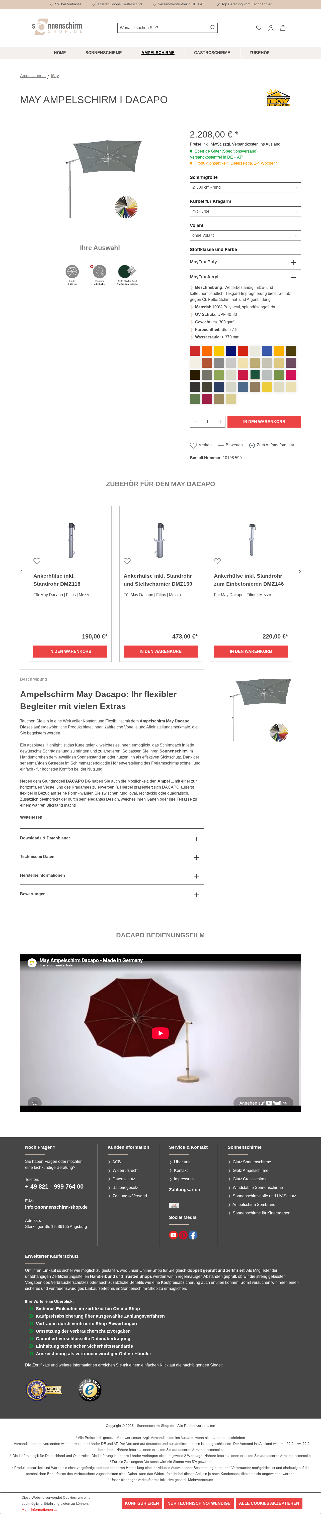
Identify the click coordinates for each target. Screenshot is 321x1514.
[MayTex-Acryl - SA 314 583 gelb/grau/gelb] (291, 387)
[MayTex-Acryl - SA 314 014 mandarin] (279, 351)
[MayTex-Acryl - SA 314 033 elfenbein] (243, 363)
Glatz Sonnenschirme (252, 1162)
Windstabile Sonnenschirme (258, 1187)
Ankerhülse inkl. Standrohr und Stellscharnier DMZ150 (158, 580)
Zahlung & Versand (130, 1196)
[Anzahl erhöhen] (220, 422)
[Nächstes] (299, 571)
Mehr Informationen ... (39, 1509)
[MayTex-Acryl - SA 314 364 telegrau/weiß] (267, 375)
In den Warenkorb (264, 422)
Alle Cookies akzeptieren (269, 1503)
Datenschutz (124, 1179)
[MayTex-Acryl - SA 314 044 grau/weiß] (267, 363)
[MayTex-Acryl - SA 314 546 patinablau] (243, 387)
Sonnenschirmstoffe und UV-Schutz (264, 1196)
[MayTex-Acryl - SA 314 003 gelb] (219, 351)
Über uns (182, 1162)
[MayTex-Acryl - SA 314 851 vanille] (231, 399)
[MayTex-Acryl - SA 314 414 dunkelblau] (219, 387)
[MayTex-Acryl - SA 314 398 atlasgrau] (195, 387)
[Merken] (36, 561)
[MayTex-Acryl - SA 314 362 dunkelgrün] (255, 375)
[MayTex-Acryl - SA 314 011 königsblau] (267, 351)
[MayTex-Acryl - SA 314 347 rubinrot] (243, 375)
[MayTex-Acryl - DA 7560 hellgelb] (267, 387)
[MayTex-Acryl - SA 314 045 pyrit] (279, 363)
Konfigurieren (142, 1503)
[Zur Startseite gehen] (57, 27)
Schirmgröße (216, 177)
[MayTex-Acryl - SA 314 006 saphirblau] (231, 351)
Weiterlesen (31, 817)
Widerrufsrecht (125, 1170)
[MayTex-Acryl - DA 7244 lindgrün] (219, 375)
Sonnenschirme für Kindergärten (261, 1213)
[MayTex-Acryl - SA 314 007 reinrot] (243, 351)
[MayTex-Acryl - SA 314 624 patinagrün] (195, 399)
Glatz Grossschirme (250, 1179)
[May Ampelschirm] (100, 183)
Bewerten (234, 445)
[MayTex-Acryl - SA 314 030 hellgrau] (231, 363)
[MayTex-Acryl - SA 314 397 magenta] (291, 375)
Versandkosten (162, 1438)
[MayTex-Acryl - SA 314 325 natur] (231, 375)
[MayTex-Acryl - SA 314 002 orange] (207, 351)
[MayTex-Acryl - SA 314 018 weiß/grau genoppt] (195, 363)
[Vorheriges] (21, 571)
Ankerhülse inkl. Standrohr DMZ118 (57, 580)
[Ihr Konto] (271, 28)
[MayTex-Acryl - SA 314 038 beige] (255, 363)
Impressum (184, 1179)
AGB (116, 1162)
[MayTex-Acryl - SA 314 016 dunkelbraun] (291, 351)
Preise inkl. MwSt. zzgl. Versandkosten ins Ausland (235, 144)
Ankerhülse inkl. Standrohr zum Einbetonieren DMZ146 (249, 580)
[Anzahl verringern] (195, 422)
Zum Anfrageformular (275, 445)
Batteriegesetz (125, 1187)
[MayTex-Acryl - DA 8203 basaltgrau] (207, 375)
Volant (208, 225)
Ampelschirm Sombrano (253, 1204)
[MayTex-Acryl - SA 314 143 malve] (291, 363)
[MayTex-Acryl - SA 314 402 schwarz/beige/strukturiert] (207, 387)
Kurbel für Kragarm (222, 201)
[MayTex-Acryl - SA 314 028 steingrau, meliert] (219, 363)
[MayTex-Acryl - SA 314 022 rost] (207, 363)
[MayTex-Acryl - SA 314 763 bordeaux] (207, 399)
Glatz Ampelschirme (250, 1170)
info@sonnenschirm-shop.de (56, 1207)
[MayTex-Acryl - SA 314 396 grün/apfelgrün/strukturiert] (279, 375)
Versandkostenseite (207, 1450)
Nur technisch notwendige (199, 1503)
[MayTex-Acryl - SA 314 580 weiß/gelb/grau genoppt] (279, 387)
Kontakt (181, 1170)
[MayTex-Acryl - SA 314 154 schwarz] (195, 375)
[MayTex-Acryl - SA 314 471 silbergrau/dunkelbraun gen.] (231, 387)
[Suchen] (212, 28)
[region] (100, 210)
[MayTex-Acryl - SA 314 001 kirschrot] (195, 351)
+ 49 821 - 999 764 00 (54, 1186)
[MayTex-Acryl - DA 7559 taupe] (255, 387)
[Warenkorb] (283, 28)
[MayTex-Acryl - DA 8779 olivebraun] (219, 399)
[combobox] (161, 28)
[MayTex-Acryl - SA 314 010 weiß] (255, 351)
